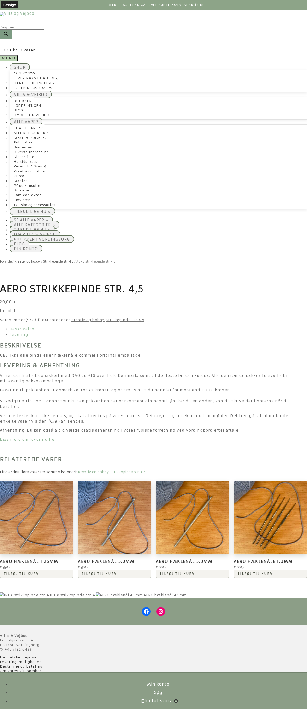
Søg (158, 692)
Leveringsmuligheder (20, 662)
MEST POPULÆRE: (30, 138)
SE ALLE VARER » (29, 128)
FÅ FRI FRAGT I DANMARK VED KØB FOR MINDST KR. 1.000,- (157, 5)
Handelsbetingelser (19, 657)
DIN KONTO (26, 248)
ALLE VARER (26, 122)
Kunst (19, 176)
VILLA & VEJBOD (30, 94)
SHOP (19, 67)
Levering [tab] (19, 334)
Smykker (22, 200)
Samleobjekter (27, 195)
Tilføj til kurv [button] (21, 574)
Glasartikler (25, 157)
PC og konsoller (28, 186)
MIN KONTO (24, 74)
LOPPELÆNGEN (27, 106)
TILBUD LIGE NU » (32, 211)
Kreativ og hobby (29, 171)
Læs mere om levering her (28, 439)
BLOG (18, 111)
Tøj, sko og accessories (34, 205)
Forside (6, 261)
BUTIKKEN (23, 101)
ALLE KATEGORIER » (31, 133)
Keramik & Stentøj (31, 167)
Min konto (158, 684)
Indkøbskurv (161, 700)
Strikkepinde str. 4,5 (58, 261)
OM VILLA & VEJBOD (31, 115)
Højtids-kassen (28, 162)
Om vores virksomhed (21, 671)
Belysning (23, 143)
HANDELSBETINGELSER (34, 83)
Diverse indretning (31, 152)
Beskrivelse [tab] (22, 329)
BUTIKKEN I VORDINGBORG (42, 239)
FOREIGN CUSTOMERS (33, 88)
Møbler (20, 181)
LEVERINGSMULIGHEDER (36, 78)
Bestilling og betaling (21, 666)
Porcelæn (23, 191)
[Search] (6, 34)
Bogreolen (23, 147)
